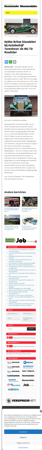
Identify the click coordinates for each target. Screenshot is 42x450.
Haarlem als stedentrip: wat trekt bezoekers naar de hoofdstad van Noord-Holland (21, 304)
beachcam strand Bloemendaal (23, 346)
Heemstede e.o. (10, 57)
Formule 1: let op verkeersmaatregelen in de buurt (21, 297)
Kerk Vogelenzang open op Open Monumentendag (18, 277)
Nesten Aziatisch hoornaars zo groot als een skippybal (21, 286)
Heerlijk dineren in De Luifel (16, 283)
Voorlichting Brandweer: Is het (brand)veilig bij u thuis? (11, 209)
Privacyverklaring (23, 447)
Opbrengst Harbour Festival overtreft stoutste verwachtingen (22, 301)
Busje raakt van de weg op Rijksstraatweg (20, 265)
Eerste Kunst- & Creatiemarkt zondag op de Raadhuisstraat (29, 227)
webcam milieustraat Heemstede (24, 338)
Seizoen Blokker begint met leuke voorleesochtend (18, 292)
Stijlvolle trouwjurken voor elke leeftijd (20, 288)
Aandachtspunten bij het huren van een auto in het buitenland (22, 270)
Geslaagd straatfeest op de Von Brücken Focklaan (29, 209)
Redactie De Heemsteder (15, 55)
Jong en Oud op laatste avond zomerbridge (21, 290)
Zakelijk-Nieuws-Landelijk (27, 318)
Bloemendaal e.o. (13, 313)
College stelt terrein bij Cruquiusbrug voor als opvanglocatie (11, 227)
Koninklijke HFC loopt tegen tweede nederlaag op (22, 274)
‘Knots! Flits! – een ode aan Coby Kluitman (20, 295)
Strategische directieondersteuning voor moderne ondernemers (20, 260)
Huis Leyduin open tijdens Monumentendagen (22, 263)
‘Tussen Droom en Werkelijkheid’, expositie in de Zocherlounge (22, 250)
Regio (9, 318)
